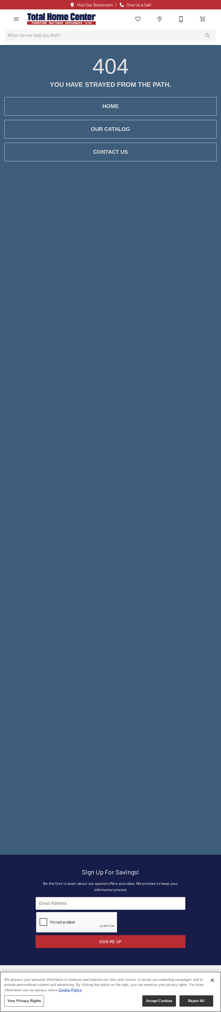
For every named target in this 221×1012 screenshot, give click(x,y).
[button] (16, 19)
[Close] (212, 980)
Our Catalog (110, 129)
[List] (138, 19)
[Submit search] (207, 35)
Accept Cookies (159, 1001)
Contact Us (110, 152)
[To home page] (61, 19)
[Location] (159, 19)
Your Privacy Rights (24, 1001)
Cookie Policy (70, 990)
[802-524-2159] (181, 19)
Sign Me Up (110, 941)
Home (110, 106)
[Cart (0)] (202, 19)
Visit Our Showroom (95, 4)
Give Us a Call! (139, 4)
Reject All (196, 1001)
